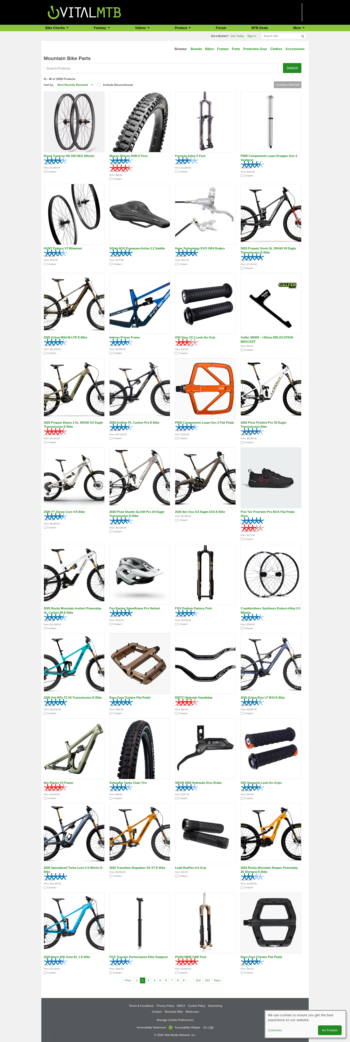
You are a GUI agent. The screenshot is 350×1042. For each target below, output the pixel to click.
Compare (51, 171)
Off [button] (211, 1027)
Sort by (48, 84)
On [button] (205, 1027)
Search (292, 68)
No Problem (330, 1030)
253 (208, 980)
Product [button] (181, 28)
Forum (221, 28)
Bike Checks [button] (55, 28)
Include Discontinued (118, 84)
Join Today (237, 36)
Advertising (215, 1005)
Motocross (192, 1011)
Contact (157, 1011)
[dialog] (305, 1024)
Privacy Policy (165, 1005)
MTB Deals (259, 28)
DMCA (181, 1005)
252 (199, 980)
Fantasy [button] (100, 28)
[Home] (84, 12)
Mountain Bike (174, 1011)
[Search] (302, 36)
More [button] (297, 28)
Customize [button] (275, 1030)
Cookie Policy (196, 1005)
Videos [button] (141, 28)
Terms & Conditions (141, 1005)
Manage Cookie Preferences (175, 1020)
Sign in (251, 36)
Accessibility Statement (151, 1027)
